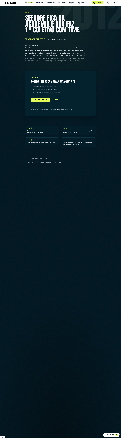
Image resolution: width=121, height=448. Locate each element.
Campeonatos (62, 3)
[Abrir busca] (114, 3)
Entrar (56, 100)
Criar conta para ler (40, 100)
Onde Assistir (51, 3)
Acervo (28, 3)
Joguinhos (80, 3)
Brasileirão (58, 163)
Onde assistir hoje (45, 163)
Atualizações (40, 3)
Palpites (71, 3)
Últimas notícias (31, 163)
